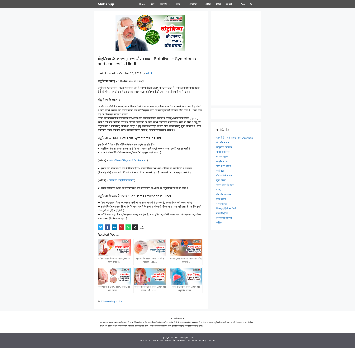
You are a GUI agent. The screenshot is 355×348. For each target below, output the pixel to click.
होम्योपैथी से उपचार (224, 175)
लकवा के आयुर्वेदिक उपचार (121, 180)
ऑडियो (208, 4)
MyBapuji (106, 4)
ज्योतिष (219, 222)
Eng (243, 4)
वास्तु (218, 189)
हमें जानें (229, 4)
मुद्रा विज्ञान (221, 180)
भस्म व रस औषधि (223, 166)
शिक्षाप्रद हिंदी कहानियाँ (226, 208)
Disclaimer (192, 340)
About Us (145, 340)
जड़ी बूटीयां (220, 170)
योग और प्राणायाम (223, 194)
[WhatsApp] (128, 227)
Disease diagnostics (111, 301)
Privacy (202, 340)
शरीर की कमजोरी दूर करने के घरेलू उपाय (127, 160)
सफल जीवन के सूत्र (225, 185)
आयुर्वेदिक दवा (222, 161)
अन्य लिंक (192, 4)
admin (149, 73)
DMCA (211, 340)
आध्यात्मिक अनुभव (224, 218)
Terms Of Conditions (175, 340)
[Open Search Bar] (251, 4)
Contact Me (157, 340)
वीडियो (218, 4)
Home (142, 4)
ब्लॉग (152, 4)
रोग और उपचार (222, 142)
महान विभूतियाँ (222, 213)
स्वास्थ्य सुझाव (222, 156)
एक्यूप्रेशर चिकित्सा (224, 147)
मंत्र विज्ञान (221, 199)
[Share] (135, 227)
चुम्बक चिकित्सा (223, 151)
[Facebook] (107, 227)
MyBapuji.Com (187, 337)
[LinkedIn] (114, 227)
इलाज (178, 4)
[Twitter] (100, 227)
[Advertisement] (235, 58)
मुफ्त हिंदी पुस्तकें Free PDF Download (234, 137)
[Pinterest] (121, 227)
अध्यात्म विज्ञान (222, 203)
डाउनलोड (163, 4)
